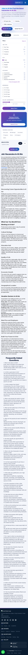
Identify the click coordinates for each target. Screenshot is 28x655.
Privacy (8, 653)
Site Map (14, 637)
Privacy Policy (8, 637)
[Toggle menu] (25, 2)
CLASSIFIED (13, 625)
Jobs (9, 625)
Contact (19, 653)
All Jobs (7, 35)
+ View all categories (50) (14, 81)
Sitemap (15, 653)
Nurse (11, 135)
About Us (3, 631)
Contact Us (8, 631)
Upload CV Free (14, 124)
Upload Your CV (19, 28)
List (20, 143)
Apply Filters (14, 108)
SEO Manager (13, 132)
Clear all (24, 41)
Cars (2, 625)
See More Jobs (14, 149)
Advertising (3, 637)
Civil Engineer (18, 135)
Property (5, 625)
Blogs (18, 637)
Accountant (20, 132)
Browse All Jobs (7, 28)
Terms (12, 653)
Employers (13, 631)
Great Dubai (11, 650)
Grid (25, 143)
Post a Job (18, 631)
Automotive (16, 35)
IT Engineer (5, 135)
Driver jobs (5, 132)
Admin (4, 137)
